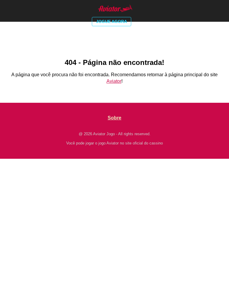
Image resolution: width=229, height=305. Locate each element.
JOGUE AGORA (111, 21)
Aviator (113, 81)
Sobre (114, 117)
